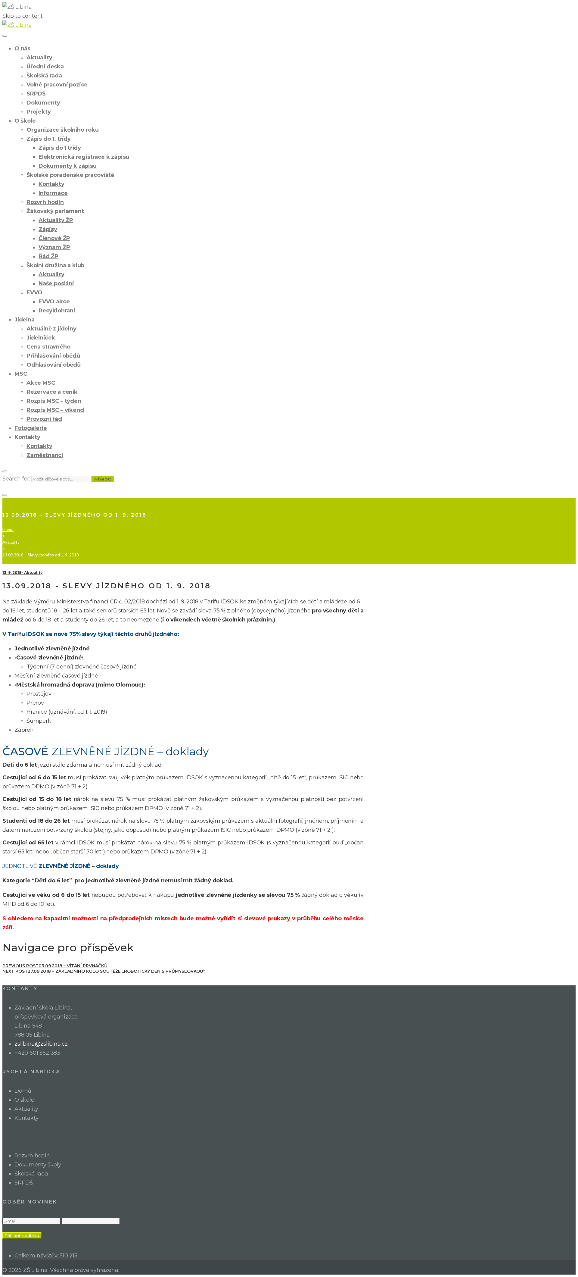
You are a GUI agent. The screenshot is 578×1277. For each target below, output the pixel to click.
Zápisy (48, 229)
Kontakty (51, 184)
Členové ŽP (54, 238)
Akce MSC (40, 383)
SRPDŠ (35, 93)
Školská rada (44, 75)
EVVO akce (54, 301)
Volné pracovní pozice (57, 84)
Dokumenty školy (37, 1164)
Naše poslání (56, 283)
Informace (53, 193)
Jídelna (24, 319)
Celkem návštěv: (37, 1255)
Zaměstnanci (44, 455)
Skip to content (22, 16)
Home (8, 529)
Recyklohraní (57, 310)
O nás (22, 48)
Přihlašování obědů (53, 355)
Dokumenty (43, 102)
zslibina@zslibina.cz (40, 1044)
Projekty (38, 111)
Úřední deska (45, 66)
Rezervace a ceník (52, 392)
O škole (25, 120)
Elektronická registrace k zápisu (84, 157)
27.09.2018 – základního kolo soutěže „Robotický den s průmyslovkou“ (103, 971)
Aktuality (39, 57)
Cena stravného (48, 346)
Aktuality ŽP (56, 220)
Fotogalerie (30, 428)
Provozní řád (44, 419)
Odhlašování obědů (53, 365)
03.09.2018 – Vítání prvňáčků (54, 966)
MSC (20, 374)
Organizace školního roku (62, 130)
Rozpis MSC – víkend (55, 410)
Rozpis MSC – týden (53, 401)
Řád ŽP (48, 256)
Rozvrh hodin (45, 202)
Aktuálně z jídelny (51, 328)
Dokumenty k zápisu (68, 166)
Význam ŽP (54, 247)
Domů (22, 1091)
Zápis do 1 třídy (60, 148)
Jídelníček (40, 337)
